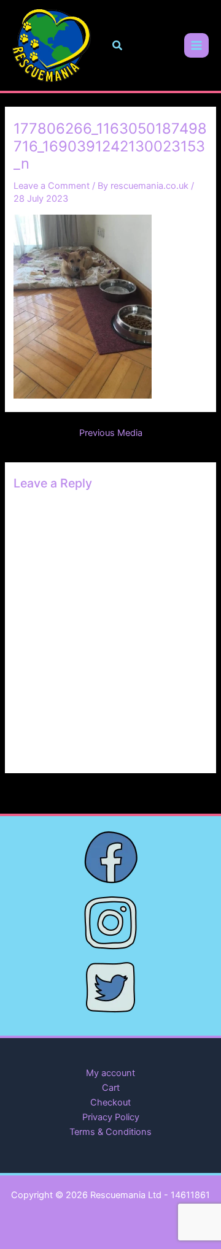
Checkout (110, 1102)
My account (110, 1073)
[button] (117, 45)
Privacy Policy (110, 1117)
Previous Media (110, 433)
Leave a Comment (52, 185)
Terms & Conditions (110, 1131)
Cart (111, 1087)
